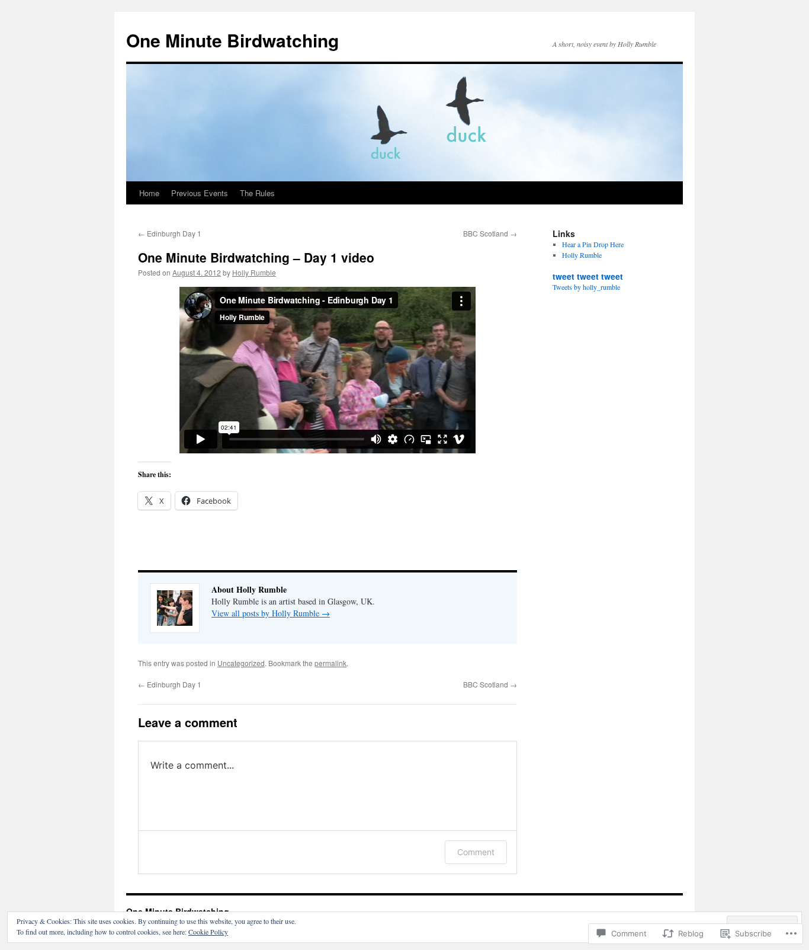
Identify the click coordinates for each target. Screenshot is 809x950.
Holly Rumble (254, 272)
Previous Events (199, 193)
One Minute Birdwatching (232, 40)
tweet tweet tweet (588, 276)
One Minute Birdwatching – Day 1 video (256, 257)
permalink (330, 663)
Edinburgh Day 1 (169, 233)
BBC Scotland (490, 233)
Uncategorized (241, 663)
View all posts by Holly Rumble (270, 613)
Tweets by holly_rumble (586, 287)
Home (149, 193)
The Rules (257, 193)
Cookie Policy (208, 931)
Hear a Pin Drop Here (593, 244)
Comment (476, 852)
